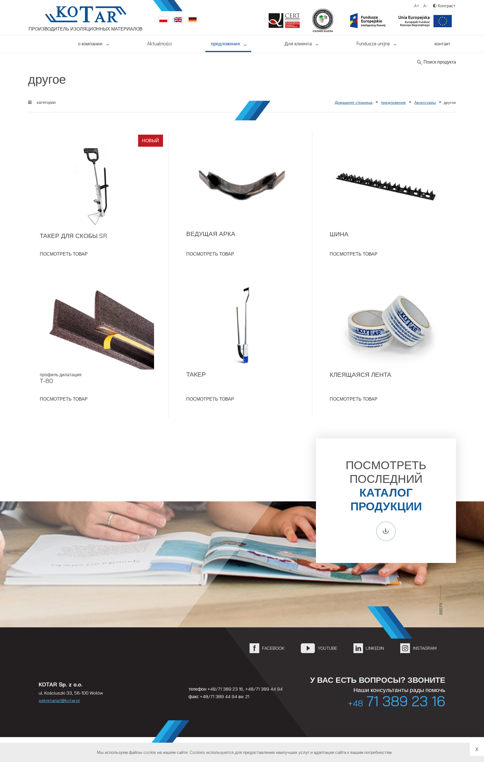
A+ (416, 5)
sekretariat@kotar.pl (59, 700)
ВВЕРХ (440, 608)
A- (425, 5)
